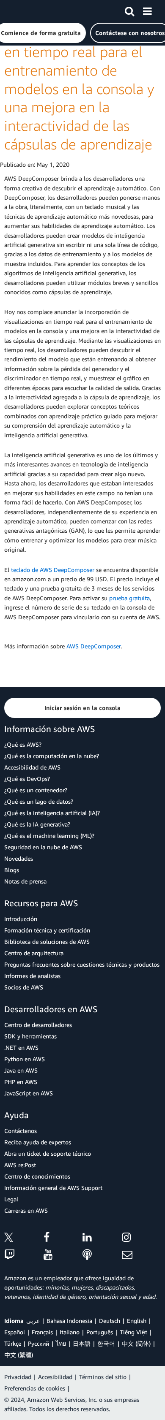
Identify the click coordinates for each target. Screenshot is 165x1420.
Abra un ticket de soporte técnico (47, 1153)
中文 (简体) (136, 1343)
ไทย (61, 1343)
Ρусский (38, 1343)
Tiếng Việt (133, 1332)
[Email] (141, 1255)
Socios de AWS (23, 987)
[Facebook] (63, 1238)
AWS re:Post (20, 1164)
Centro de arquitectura (33, 953)
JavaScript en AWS (28, 1093)
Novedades (18, 858)
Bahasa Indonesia (69, 1320)
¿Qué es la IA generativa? (37, 824)
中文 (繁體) (18, 1354)
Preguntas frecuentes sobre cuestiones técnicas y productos (82, 964)
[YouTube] (63, 1255)
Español (14, 1332)
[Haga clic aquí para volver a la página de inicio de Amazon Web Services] (21, 11)
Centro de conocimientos (37, 1176)
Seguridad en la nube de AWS (43, 847)
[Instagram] (141, 1238)
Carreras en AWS (26, 1210)
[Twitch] (24, 1255)
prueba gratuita (129, 598)
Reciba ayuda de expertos (37, 1142)
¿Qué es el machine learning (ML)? (49, 835)
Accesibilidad (55, 1376)
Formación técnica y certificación (47, 930)
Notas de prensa (25, 881)
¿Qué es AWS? (22, 744)
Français (42, 1332)
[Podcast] (102, 1255)
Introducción (20, 918)
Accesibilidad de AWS (32, 767)
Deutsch (109, 1320)
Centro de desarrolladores (38, 1024)
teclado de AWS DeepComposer (52, 569)
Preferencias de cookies (34, 1388)
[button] (82, 708)
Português (99, 1332)
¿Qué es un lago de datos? (38, 801)
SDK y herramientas (30, 1036)
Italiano (70, 1332)
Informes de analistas (32, 975)
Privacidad (17, 1376)
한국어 (106, 1343)
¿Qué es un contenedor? (35, 790)
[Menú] (147, 10)
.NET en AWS (21, 1047)
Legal (11, 1199)
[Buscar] (129, 10)
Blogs (11, 869)
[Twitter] (24, 1238)
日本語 (82, 1343)
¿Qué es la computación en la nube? (51, 755)
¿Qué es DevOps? (27, 778)
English (136, 1320)
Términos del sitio (102, 1376)
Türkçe (12, 1343)
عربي (33, 1320)
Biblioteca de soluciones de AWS (47, 941)
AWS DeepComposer (93, 646)
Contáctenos (20, 1130)
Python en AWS (24, 1058)
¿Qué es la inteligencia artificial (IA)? (52, 812)
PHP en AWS (20, 1081)
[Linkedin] (102, 1238)
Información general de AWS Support (53, 1187)
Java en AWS (21, 1070)
